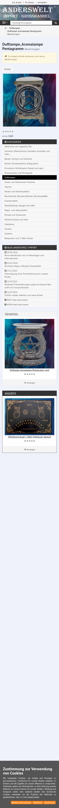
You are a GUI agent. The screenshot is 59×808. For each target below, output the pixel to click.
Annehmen (49, 802)
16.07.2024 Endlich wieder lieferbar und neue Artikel (24, 294)
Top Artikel (11, 313)
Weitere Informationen (21, 803)
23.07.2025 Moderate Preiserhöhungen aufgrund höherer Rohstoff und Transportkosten (28, 284)
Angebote (10, 393)
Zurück (7, 68)
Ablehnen (37, 802)
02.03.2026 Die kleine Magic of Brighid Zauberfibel (23, 264)
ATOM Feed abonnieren (17, 304)
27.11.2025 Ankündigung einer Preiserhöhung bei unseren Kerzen (26, 273)
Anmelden (42, 2)
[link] (8, 131)
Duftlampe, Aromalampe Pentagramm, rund (29, 370)
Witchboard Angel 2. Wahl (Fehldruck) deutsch (29, 437)
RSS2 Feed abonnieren (17, 300)
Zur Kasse (16, 2)
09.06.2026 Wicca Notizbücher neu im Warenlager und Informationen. (24, 255)
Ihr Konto (29, 2)
